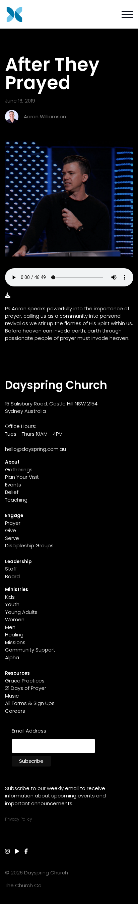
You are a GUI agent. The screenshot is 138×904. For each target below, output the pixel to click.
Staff (11, 568)
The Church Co (23, 885)
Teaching (16, 499)
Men (10, 627)
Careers (15, 710)
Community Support (30, 649)
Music (12, 695)
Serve (12, 538)
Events (13, 484)
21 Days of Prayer (25, 688)
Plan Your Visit (22, 476)
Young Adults (21, 612)
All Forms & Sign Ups (30, 703)
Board (12, 576)
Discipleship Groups (29, 545)
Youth (12, 604)
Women (14, 619)
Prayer (12, 522)
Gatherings (18, 469)
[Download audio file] (7, 295)
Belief (11, 492)
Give (10, 530)
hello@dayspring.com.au (35, 449)
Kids (10, 596)
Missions (15, 642)
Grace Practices (25, 680)
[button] (127, 14)
